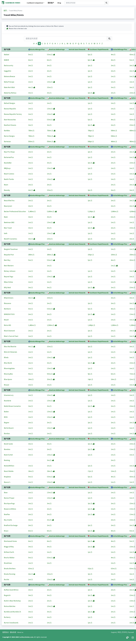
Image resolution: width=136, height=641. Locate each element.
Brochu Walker (9, 558)
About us (20, 632)
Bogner (6, 422)
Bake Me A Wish (9, 87)
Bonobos (7, 449)
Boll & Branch (9, 428)
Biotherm (7, 309)
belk (5, 233)
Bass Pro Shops (9, 152)
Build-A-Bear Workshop (12, 601)
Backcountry (8, 65)
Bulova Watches (9, 606)
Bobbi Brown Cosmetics (12, 406)
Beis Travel (8, 228)
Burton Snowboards (11, 623)
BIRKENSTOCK (9, 314)
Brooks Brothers (10, 568)
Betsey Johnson (9, 271)
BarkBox (7, 130)
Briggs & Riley (9, 547)
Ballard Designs (9, 103)
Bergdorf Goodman (11, 249)
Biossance (7, 303)
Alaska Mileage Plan (37, 49)
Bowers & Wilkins (10, 509)
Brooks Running (9, 574)
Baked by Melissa (10, 93)
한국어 (124, 632)
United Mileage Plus (120, 49)
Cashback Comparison (35, 3)
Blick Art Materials (10, 352)
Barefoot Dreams (10, 125)
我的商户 (51, 3)
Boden (6, 412)
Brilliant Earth (9, 552)
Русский (131, 632)
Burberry (7, 617)
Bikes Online (8, 282)
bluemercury (8, 395)
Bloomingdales (9, 368)
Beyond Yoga (8, 276)
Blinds (6, 357)
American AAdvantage (57, 49)
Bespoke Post (9, 255)
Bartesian (7, 141)
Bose (5, 492)
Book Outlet (8, 455)
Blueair (6, 385)
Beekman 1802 (9, 222)
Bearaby (7, 190)
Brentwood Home (10, 541)
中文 (119, 632)
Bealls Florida (9, 179)
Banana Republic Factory (13, 114)
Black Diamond (9, 331)
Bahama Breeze (9, 76)
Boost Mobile (8, 471)
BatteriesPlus (9, 157)
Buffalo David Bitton (11, 590)
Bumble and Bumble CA (12, 612)
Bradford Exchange (11, 525)
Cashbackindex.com (26, 637)
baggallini (7, 71)
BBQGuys (7, 168)
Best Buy (7, 260)
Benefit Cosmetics (10, 239)
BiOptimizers (8, 298)
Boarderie (7, 401)
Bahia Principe (9, 82)
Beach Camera (9, 174)
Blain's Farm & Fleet (11, 336)
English (113, 632)
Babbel (6, 54)
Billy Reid (7, 287)
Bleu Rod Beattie (10, 346)
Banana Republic (10, 109)
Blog (59, 3)
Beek (6, 217)
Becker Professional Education (15, 211)
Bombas (7, 433)
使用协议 (5, 632)
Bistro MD (7, 325)
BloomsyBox (8, 374)
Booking (7, 460)
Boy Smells (8, 520)
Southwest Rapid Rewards (99, 49)
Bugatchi (7, 595)
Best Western (9, 266)
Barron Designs (9, 136)
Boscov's (7, 482)
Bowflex (7, 514)
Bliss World (8, 363)
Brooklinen (8, 563)
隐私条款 (13, 632)
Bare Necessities (10, 120)
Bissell (6, 320)
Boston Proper (9, 498)
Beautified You (9, 200)
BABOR (6, 60)
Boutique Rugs (9, 503)
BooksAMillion (9, 466)
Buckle (6, 579)
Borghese (7, 477)
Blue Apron (8, 379)
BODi (6, 417)
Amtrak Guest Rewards (77, 49)
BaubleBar (8, 163)
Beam (6, 185)
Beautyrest (8, 206)
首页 (5, 11)
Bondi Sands (8, 444)
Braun (6, 531)
